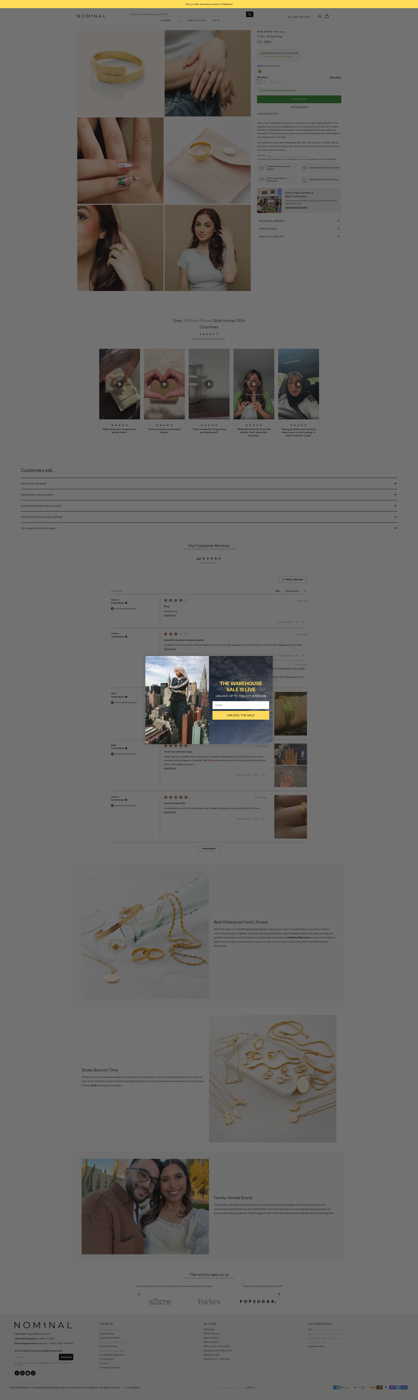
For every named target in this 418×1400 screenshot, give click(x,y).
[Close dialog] (268, 660)
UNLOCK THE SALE (241, 715)
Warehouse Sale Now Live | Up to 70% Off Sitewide (209, 4)
